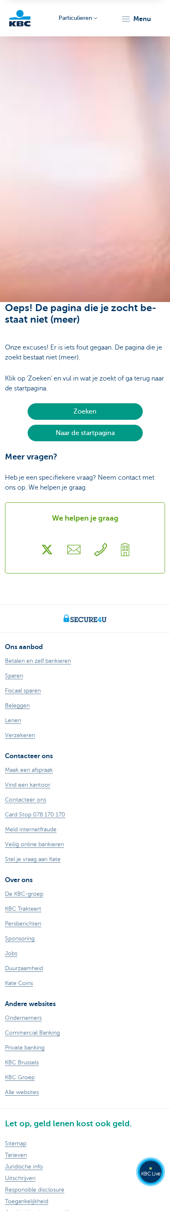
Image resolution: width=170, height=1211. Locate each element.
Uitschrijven (20, 1178)
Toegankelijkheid (26, 1201)
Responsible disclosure (34, 1190)
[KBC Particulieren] (20, 18)
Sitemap (15, 1143)
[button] (135, 19)
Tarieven (16, 1155)
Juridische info (24, 1166)
